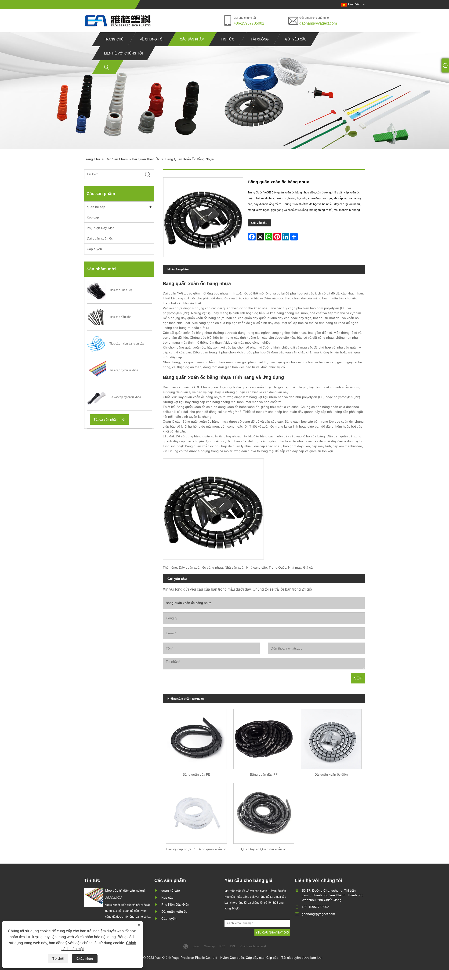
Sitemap (209, 946)
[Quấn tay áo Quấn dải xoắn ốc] (263, 812)
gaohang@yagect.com (318, 23)
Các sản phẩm (192, 39)
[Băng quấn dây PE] (196, 737)
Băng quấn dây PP (264, 774)
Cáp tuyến (94, 249)
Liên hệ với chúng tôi (123, 53)
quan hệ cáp (96, 207)
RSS (222, 946)
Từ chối (58, 958)
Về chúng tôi (151, 39)
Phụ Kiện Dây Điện (101, 228)
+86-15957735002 (249, 23)
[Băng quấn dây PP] (263, 737)
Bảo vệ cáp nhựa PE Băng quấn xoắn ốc (196, 849)
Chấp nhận (84, 958)
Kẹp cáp (93, 217)
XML (233, 946)
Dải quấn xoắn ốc (146, 159)
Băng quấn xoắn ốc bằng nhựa (189, 159)
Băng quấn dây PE (196, 774)
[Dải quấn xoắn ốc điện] (331, 737)
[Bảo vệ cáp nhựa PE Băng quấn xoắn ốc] (196, 812)
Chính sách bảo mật (253, 946)
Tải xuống (260, 39)
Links (196, 946)
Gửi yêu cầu (296, 39)
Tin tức (227, 39)
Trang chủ (113, 39)
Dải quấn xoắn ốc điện (331, 774)
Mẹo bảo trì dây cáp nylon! (125, 890)
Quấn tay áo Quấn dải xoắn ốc (263, 849)
